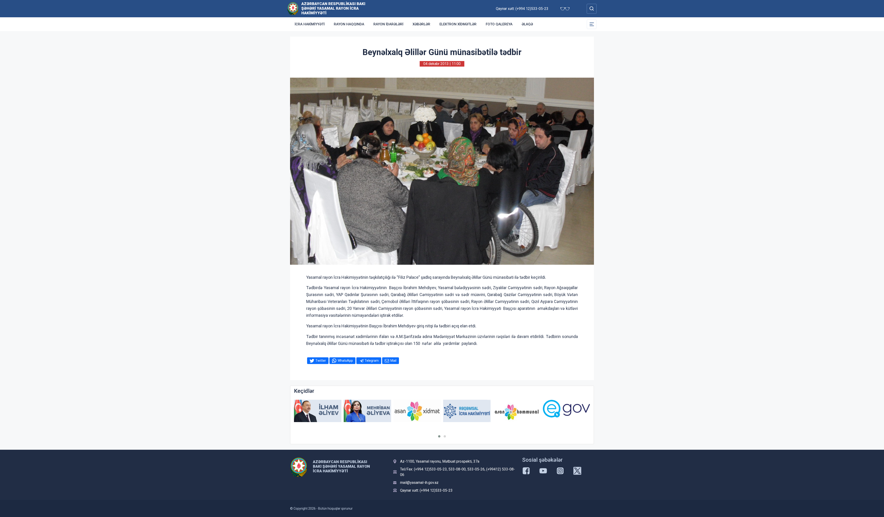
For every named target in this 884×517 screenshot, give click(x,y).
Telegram (372, 360)
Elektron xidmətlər (458, 24)
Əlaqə (527, 24)
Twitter (320, 360)
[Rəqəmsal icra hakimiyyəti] (467, 411)
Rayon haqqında (349, 24)
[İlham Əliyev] (317, 411)
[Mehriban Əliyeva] (367, 411)
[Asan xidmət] (417, 411)
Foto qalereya (499, 24)
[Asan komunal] (516, 411)
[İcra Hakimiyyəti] (293, 8)
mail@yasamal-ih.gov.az (419, 482)
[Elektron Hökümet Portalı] (566, 408)
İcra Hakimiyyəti (310, 24)
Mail (393, 360)
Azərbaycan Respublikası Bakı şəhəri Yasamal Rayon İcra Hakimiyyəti (333, 8)
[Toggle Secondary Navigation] (592, 24)
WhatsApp (345, 360)
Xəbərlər (421, 24)
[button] (439, 436)
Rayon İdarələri (388, 24)
